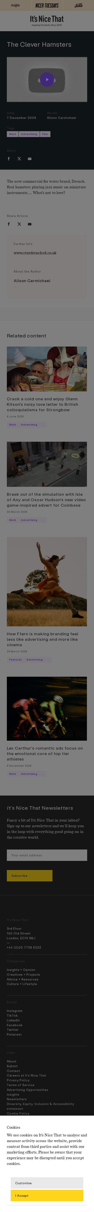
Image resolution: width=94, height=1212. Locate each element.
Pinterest (14, 1034)
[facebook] (8, 159)
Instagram (15, 1010)
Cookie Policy (18, 1113)
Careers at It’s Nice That (26, 1075)
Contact (13, 1070)
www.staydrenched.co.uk (35, 253)
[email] (29, 159)
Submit (12, 1066)
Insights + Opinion (21, 969)
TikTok (12, 1015)
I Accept (22, 1195)
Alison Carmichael (61, 117)
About (11, 1061)
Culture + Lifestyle (22, 983)
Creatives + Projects (23, 974)
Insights (13, 1094)
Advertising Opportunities (27, 1089)
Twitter (13, 1029)
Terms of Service (21, 1085)
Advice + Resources (23, 979)
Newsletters (17, 1099)
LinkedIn (13, 1020)
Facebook (15, 1025)
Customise (23, 1182)
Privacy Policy (18, 1080)
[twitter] (19, 159)
